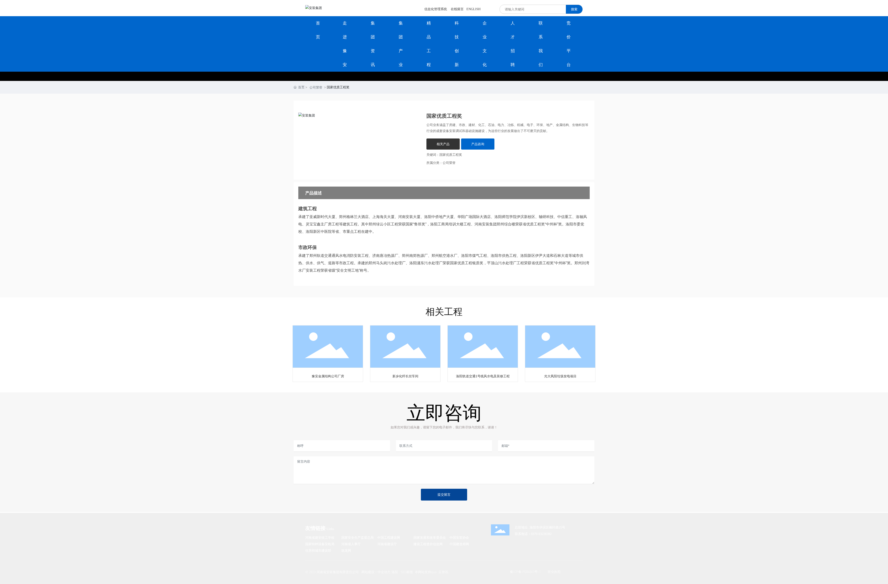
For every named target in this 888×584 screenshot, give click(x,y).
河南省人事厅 (351, 544)
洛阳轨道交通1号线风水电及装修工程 (483, 376)
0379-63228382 (541, 534)
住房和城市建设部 (318, 550)
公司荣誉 (315, 87)
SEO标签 (407, 572)
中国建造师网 (459, 544)
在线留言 (457, 9)
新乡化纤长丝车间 (405, 376)
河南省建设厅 (387, 544)
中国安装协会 (459, 537)
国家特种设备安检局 (319, 544)
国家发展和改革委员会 (429, 537)
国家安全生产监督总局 (357, 537)
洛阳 (395, 572)
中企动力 (384, 572)
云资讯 (443, 572)
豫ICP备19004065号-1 (525, 572)
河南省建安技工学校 (319, 537)
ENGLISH (473, 9)
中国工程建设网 (388, 537)
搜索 (574, 9)
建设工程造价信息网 (428, 544)
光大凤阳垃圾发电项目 (560, 376)
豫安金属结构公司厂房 (328, 376)
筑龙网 (346, 550)
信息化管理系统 (435, 9)
